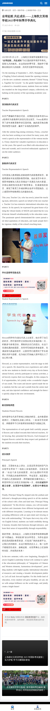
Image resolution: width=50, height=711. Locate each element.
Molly (13, 617)
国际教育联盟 (30, 617)
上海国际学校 (31, 10)
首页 (14, 10)
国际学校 (21, 10)
